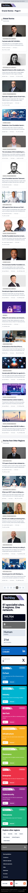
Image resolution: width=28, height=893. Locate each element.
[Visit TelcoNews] (10, 810)
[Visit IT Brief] (10, 769)
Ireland (21, 833)
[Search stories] (25, 847)
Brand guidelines (7, 854)
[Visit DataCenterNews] (10, 729)
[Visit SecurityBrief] (10, 789)
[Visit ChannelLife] (10, 688)
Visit (4, 682)
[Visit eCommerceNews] (10, 749)
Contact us (5, 857)
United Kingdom (16, 837)
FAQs (4, 867)
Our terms (5, 877)
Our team (5, 873)
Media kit (12, 682)
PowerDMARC (21, 891)
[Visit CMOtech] (10, 708)
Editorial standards (7, 864)
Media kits (5, 870)
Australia (10, 833)
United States (7, 840)
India (16, 833)
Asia (5, 833)
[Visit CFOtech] (10, 668)
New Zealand (7, 837)
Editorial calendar (7, 860)
